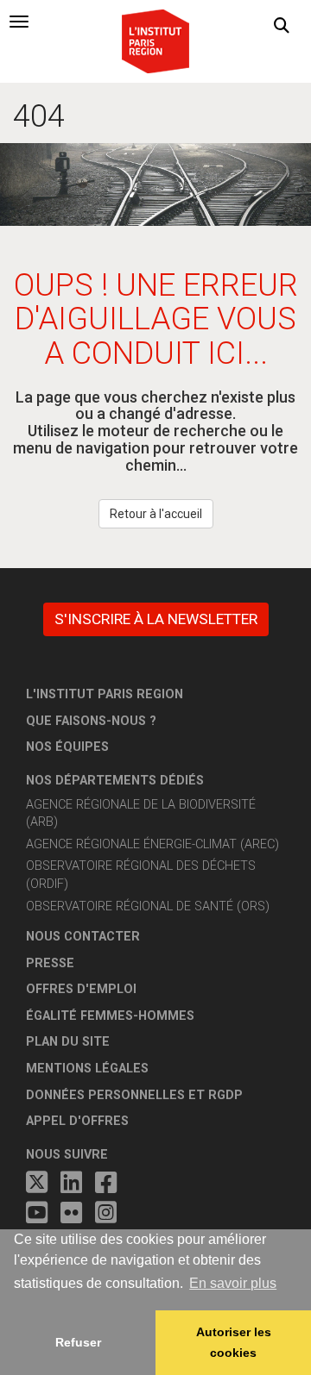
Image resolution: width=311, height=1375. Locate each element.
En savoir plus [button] (232, 1283)
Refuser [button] (78, 1342)
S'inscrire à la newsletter (155, 619)
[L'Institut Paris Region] (155, 40)
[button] (281, 26)
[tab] (19, 21)
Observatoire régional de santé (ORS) (148, 906)
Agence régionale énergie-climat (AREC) (152, 844)
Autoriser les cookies (233, 1342)
